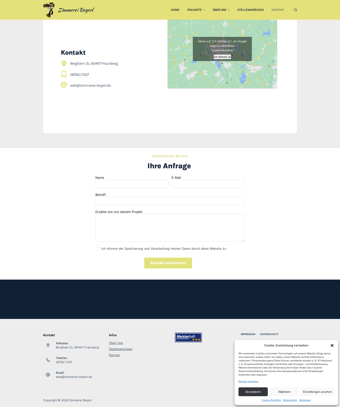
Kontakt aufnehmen (168, 263)
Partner (114, 355)
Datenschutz (290, 400)
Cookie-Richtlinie (271, 400)
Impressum (305, 400)
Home (175, 9)
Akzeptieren (253, 391)
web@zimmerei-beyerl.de (74, 377)
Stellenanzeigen (250, 9)
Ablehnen (284, 391)
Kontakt (278, 9)
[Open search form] (294, 9)
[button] (332, 345)
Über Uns (219, 9)
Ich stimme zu (222, 56)
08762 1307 (64, 362)
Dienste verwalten (248, 381)
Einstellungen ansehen (317, 391)
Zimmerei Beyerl (75, 10)
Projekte (194, 9)
